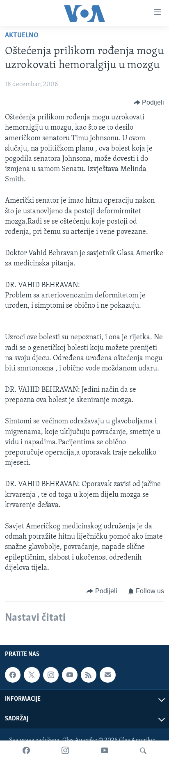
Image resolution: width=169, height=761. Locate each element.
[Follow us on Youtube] (70, 675)
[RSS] (88, 675)
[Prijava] (107, 675)
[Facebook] (26, 750)
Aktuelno (22, 35)
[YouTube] (104, 750)
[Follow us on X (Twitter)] (31, 675)
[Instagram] (65, 750)
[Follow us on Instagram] (51, 675)
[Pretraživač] (143, 750)
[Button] (149, 102)
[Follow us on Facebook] (13, 675)
